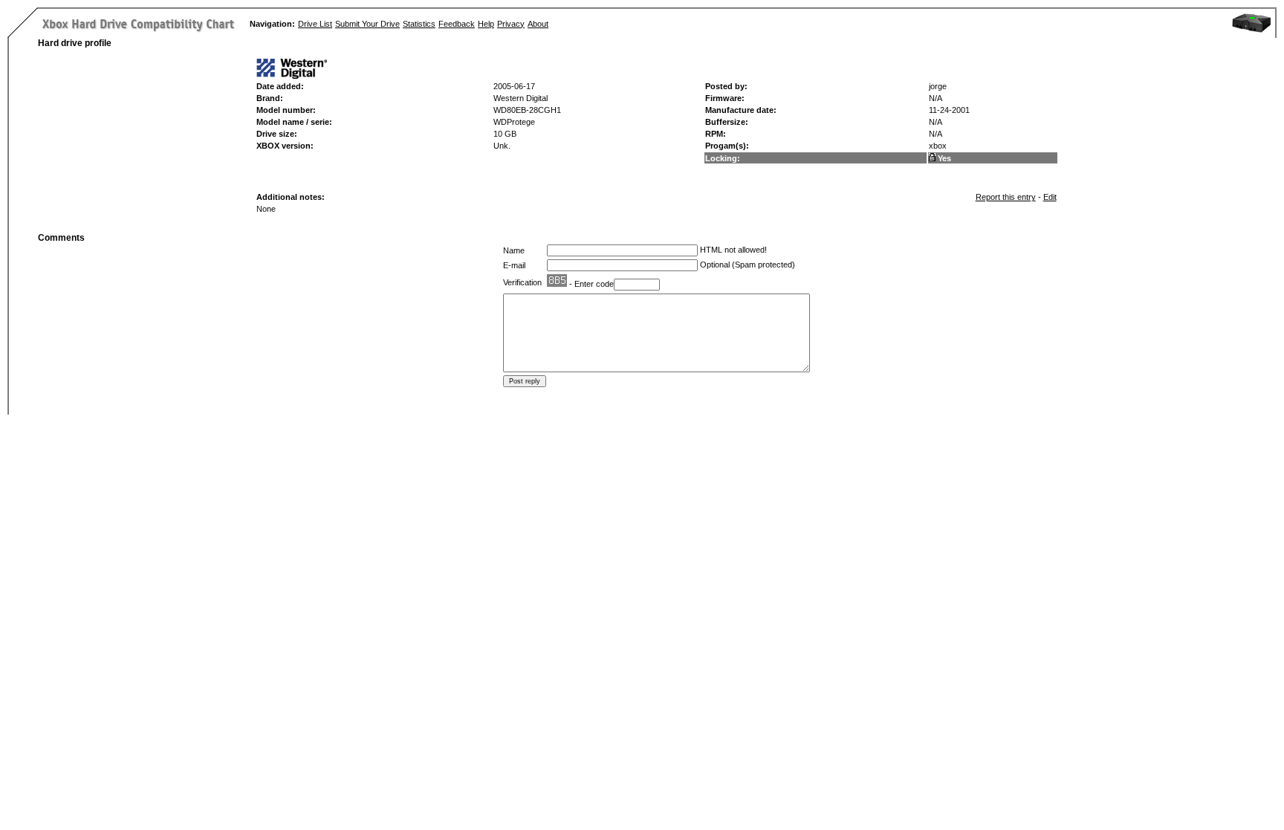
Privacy (511, 23)
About (538, 23)
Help (486, 23)
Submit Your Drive (367, 23)
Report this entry (1006, 196)
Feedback (456, 23)
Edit (1050, 196)
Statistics (419, 23)
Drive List (315, 23)
